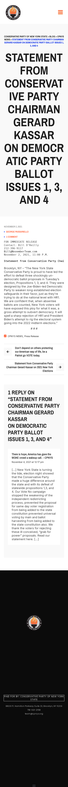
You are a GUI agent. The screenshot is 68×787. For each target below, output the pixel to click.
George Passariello (17, 231)
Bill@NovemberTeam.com (20, 251)
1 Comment (12, 236)
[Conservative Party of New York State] (13, 12)
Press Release (31, 336)
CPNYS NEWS (15, 336)
